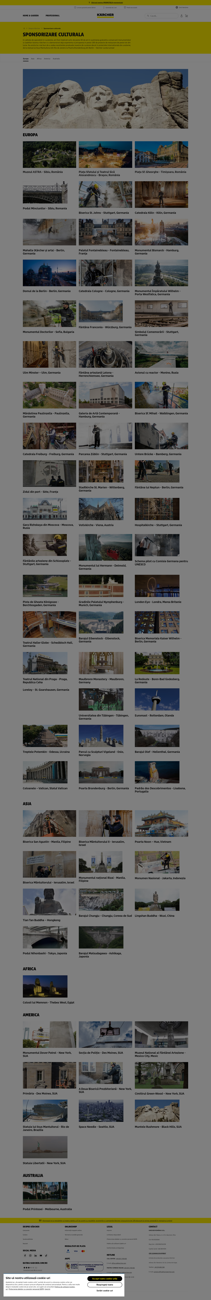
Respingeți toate (104, 1284)
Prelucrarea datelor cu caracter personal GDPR (26, 1289)
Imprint (47, 1289)
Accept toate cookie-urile (104, 1278)
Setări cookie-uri (105, 1290)
